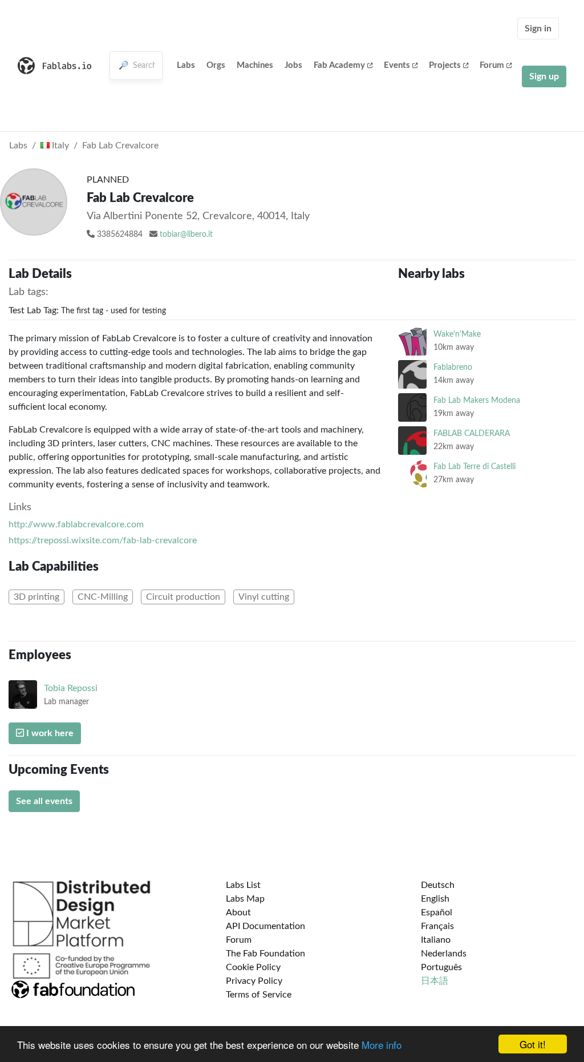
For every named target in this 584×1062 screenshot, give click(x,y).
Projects (445, 65)
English (435, 898)
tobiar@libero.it (186, 235)
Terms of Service (258, 994)
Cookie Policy (253, 967)
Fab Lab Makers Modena (476, 400)
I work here (49, 733)
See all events (44, 801)
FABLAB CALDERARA (471, 433)
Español (436, 912)
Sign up (544, 76)
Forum (492, 65)
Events (397, 65)
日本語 (434, 981)
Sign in (538, 28)
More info (382, 1044)
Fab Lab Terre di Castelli (474, 466)
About (238, 912)
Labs (186, 65)
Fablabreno (452, 367)
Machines (255, 65)
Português (441, 967)
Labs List (243, 885)
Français (437, 926)
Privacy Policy (254, 981)
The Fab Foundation (265, 953)
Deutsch (438, 885)
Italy (59, 145)
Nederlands (444, 953)
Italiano (436, 939)
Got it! (533, 1044)
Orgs (215, 65)
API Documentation (265, 926)
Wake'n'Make (457, 334)
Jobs (293, 65)
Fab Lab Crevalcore (120, 145)
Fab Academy (339, 65)
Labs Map (245, 898)
